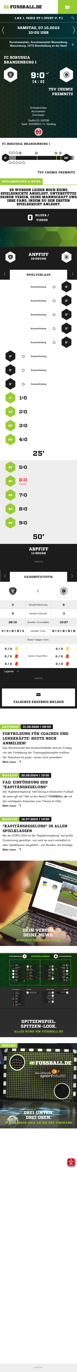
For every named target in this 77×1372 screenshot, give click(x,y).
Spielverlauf (38, 274)
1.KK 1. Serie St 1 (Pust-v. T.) (39, 18)
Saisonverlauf (72, 576)
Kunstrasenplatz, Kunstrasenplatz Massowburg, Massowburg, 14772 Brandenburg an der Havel (38, 44)
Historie (5, 576)
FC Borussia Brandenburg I (20, 60)
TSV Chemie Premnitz (61, 91)
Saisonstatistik (38, 576)
